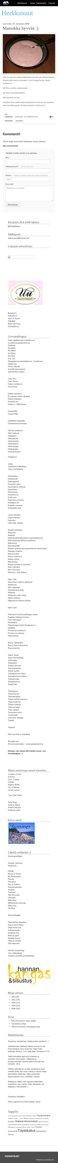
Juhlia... (16, 1118)
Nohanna (11, 593)
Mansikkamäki (14, 546)
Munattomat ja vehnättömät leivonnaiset (39, 1124)
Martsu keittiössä (15, 556)
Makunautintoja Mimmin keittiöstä (21, 540)
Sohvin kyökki (13, 671)
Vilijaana (11, 727)
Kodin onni (12, 497)
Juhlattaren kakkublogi (17, 466)
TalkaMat (11, 321)
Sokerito (11, 316)
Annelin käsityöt (14, 807)
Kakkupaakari (13, 481)
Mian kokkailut (14, 567)
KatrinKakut (12, 489)
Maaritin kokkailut (15, 530)
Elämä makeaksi (15, 399)
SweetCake (12, 684)
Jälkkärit (19, 121)
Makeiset (41, 1121)
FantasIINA (12, 411)
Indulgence (12, 457)
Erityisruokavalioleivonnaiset (15, 1116)
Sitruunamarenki (14, 668)
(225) (15, 1009)
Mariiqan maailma (15, 551)
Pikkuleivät (11, 1127)
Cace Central (13, 779)
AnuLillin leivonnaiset (16, 369)
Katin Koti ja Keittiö (16, 500)
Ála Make (12, 351)
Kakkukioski (13, 479)
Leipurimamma (14, 518)
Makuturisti (12, 543)
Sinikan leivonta (14, 666)
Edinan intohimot (15, 394)
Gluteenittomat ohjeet (29, 1116)
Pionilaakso (12, 622)
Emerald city (13, 402)
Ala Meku (12, 353)
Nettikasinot (22, 3)
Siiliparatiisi (12, 663)
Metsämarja (12, 562)
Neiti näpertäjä (14, 587)
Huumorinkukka (14, 452)
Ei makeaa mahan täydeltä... (19, 396)
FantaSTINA (13, 414)
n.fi (16, 316)
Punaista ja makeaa (16, 633)
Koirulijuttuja (46, 1118)
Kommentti (9, 184)
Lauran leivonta (14, 515)
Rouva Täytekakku (15, 643)
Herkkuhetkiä (13, 441)
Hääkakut (11, 1118)
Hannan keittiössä (15, 430)
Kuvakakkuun (13, 326)
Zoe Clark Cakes (15, 795)
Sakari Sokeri (13, 655)
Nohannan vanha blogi (17, 595)
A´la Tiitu (11, 359)
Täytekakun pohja (18, 1024)
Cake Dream (13, 381)
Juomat (21, 1118)
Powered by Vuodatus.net (45, 1160)
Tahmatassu (13, 691)
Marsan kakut (13, 554)
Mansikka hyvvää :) (20, 28)
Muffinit (15, 1124)
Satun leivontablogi (15, 658)
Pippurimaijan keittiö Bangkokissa (21, 625)
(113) (15, 1003)
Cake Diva (12, 379)
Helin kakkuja (13, 433)
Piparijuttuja (18, 1127)
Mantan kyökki (14, 548)
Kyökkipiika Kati (14, 508)
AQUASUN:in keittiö (16, 372)
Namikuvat (12, 585)
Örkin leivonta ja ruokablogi (19, 734)
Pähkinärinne (13, 636)
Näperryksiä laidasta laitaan (19, 601)
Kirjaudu (52, 3)
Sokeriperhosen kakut (17, 674)
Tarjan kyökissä (14, 702)
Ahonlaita (11, 348)
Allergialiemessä (14, 361)
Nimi (8, 157)
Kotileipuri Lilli (13, 503)
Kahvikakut (39, 1118)
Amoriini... (12, 777)
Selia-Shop (12, 802)
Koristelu (11, 1121)
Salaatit (33, 1127)
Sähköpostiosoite (19, 166)
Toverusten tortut (15, 712)
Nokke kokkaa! (14, 598)
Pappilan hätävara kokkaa (18, 617)
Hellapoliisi (12, 436)
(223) (15, 1006)
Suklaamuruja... (14, 679)
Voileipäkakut (41, 1131)
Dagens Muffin (14, 785)
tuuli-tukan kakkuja (15, 718)
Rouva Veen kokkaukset (18, 645)
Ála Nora (11, 356)
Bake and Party (14, 324)
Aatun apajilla (13, 340)
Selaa (32, 3)
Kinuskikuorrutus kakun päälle (23, 1021)
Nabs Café (12, 579)
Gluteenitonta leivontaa (17, 423)
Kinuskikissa (13, 495)
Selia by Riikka (14, 805)
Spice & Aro (13, 318)
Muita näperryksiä (23, 1124)
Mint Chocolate (14, 570)
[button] (28, 3)
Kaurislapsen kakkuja (16, 487)
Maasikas (12, 533)
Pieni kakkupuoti (14, 620)
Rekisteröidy (41, 3)
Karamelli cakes (14, 484)
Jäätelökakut (32, 1118)
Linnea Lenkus (14, 790)
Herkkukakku (13, 444)
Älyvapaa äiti (13, 741)
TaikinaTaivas (13, 694)
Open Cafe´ (12, 608)
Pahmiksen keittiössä (16, 614)
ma (19, 318)
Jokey (10, 464)
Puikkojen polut (14, 810)
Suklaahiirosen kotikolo (17, 676)
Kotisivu (27, 175)
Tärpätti (11, 720)
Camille (11, 782)
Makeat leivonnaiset (26, 1121)
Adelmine (11, 345)
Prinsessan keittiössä (16, 630)
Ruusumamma (14, 648)
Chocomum (12, 387)
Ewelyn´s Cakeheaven (17, 404)
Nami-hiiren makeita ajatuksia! (20, 582)
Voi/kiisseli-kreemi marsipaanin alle (25, 1027)
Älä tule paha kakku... (17, 744)
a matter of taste (14, 774)
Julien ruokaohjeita (15, 469)
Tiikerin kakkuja (14, 704)
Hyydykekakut (43, 1115)
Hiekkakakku (13, 449)
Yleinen (11, 1134)
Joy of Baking (13, 787)
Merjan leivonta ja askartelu (19, 564)
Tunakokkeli (13, 715)
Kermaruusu (13, 492)
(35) (15, 997)
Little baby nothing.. (16, 523)
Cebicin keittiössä (15, 384)
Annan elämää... (14, 366)
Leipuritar (11, 520)
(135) (15, 1000)
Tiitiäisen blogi (14, 707)
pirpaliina (11, 628)
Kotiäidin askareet (15, 505)
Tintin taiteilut (13, 710)
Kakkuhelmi (12, 476)
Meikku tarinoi (13, 559)
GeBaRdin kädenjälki (16, 421)
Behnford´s (12, 313)
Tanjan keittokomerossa (17, 699)
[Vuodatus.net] (12, 1156)
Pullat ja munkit (26, 1127)
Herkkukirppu (13, 446)
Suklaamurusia (14, 682)
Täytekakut (26, 1131)
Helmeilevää (13, 438)
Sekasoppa (12, 660)
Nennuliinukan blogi (16, 590)
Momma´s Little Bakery (17, 572)
